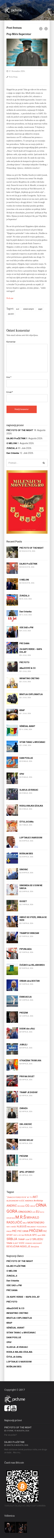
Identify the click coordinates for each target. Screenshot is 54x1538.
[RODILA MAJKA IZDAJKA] (12, 810)
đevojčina (35, 1247)
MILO (25, 1223)
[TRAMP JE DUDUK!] (12, 1096)
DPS (33, 1212)
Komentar (11, 342)
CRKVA (32, 1206)
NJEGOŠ (40, 309)
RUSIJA (28, 1235)
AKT (35, 1197)
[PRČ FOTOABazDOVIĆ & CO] (12, 666)
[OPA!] (12, 778)
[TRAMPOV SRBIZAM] (12, 937)
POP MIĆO (11, 314)
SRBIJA (11, 1239)
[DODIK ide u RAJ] (12, 1032)
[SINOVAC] (12, 873)
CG (27, 1205)
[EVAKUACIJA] (12, 1001)
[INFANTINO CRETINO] (12, 682)
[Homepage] (14, 10)
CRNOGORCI (25, 1211)
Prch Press (13, 77)
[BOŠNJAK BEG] (12, 857)
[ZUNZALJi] (12, 600)
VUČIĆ (21, 1243)
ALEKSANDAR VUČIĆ (15, 1201)
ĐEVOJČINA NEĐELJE (18, 1246)
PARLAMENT (31, 1227)
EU (37, 1211)
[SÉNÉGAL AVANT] (12, 730)
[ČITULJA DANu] (12, 825)
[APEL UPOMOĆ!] (12, 1176)
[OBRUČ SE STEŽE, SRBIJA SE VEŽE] (12, 921)
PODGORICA (41, 1227)
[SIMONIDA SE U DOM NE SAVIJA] (12, 889)
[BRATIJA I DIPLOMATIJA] (12, 698)
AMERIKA (29, 1201)
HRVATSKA (10, 1218)
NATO (8, 1227)
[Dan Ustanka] (12, 615)
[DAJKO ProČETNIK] (12, 568)
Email (9, 392)
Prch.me (9, 298)
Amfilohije (38, 1200)
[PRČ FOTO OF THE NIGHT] (12, 552)
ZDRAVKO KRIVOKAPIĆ (33, 1243)
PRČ (14, 1231)
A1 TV (29, 1197)
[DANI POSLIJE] (12, 762)
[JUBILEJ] (12, 1048)
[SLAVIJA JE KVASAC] (12, 794)
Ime (8, 377)
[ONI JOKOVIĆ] (12, 1128)
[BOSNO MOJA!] (12, 1144)
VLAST (15, 1243)
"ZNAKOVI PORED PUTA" (16, 1197)
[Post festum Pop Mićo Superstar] (27, 52)
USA (27, 1239)
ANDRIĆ (11, 1205)
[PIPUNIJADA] (12, 953)
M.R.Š (17, 309)
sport (39, 1235)
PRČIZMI (35, 1231)
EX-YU (42, 1212)
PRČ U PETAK (18, 1235)
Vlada (9, 1243)
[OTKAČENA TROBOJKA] (12, 1064)
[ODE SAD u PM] (12, 631)
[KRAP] (12, 714)
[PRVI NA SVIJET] (12, 1080)
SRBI (43, 1235)
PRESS (8, 1231)
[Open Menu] (49, 9)
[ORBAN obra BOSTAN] (12, 985)
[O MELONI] (12, 584)
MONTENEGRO (36, 1222)
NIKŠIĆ (13, 1227)
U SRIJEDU (36, 1239)
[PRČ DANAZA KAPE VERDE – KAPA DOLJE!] (12, 647)
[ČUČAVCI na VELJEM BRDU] (12, 969)
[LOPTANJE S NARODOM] (12, 841)
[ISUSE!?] (12, 905)
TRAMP (21, 1239)
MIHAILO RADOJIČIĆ (28, 309)
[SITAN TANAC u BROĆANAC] (12, 746)
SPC (34, 1234)
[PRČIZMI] (12, 1016)
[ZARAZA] (12, 1112)
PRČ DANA (22, 1231)
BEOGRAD (21, 1206)
